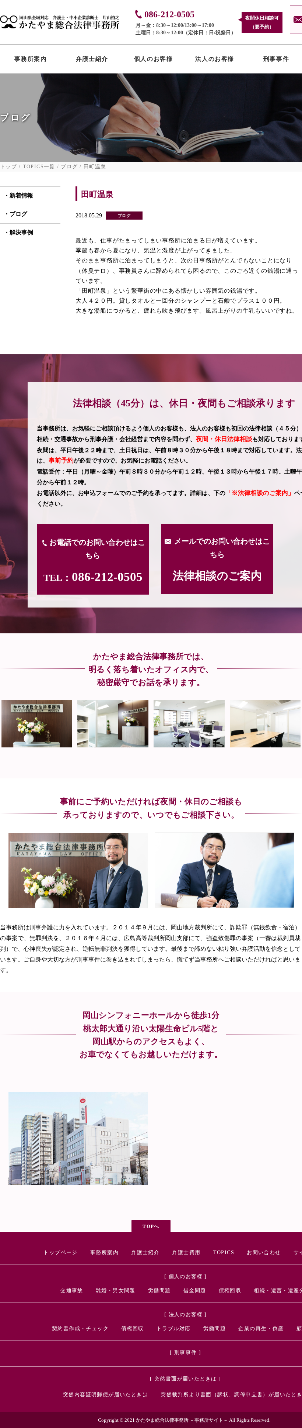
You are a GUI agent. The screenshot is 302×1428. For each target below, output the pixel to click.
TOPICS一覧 (39, 166)
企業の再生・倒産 (261, 1328)
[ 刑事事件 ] (185, 1352)
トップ (8, 166)
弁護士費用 (186, 1252)
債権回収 (230, 1290)
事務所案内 (30, 60)
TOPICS (223, 1252)
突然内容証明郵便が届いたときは (105, 1394)
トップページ (60, 1252)
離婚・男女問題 (116, 1290)
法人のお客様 (214, 60)
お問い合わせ (264, 1252)
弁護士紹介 (92, 60)
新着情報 (21, 195)
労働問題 (159, 1290)
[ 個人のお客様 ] (185, 1276)
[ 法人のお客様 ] (185, 1314)
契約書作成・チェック (80, 1328)
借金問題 (194, 1290)
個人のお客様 (153, 60)
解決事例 (21, 232)
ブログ (69, 166)
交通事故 (71, 1290)
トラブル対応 (173, 1328)
